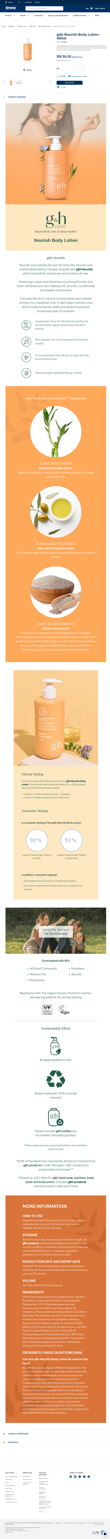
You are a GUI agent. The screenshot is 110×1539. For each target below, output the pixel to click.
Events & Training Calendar (27, 1483)
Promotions (38, 15)
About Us (37, 2)
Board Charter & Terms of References (45, 1507)
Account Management (11, 1476)
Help (87, 8)
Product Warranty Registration (10, 1495)
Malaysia (10, 2)
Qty (58, 68)
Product (7, 1482)
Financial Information (42, 1488)
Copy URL (63, 87)
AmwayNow (28, 2)
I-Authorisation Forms (11, 1502)
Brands (23, 15)
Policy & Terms (67, 1523)
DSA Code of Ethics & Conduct (95, 1523)
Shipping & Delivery (10, 1485)
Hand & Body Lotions (45, 26)
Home (3, 26)
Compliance (58, 1522)
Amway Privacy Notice (79, 1523)
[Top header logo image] (10, 8)
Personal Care (21, 26)
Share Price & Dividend (42, 1492)
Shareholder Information (42, 1497)
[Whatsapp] (84, 1476)
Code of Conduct (99, 1524)
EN (19, 2)
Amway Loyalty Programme (58, 15)
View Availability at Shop (79, 76)
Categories (11, 26)
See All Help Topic (10, 1499)
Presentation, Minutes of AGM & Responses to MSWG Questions (45, 1502)
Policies (41, 1511)
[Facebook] (80, 1476)
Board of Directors (44, 1478)
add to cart (69, 83)
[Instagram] (71, 1476)
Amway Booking (9, 1491)
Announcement (27, 1479)
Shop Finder (8, 1488)
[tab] (55, 97)
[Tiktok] (89, 1476)
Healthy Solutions (79, 15)
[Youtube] (75, 1476)
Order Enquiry (9, 1479)
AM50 (97, 15)
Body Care (32, 26)
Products (8, 15)
